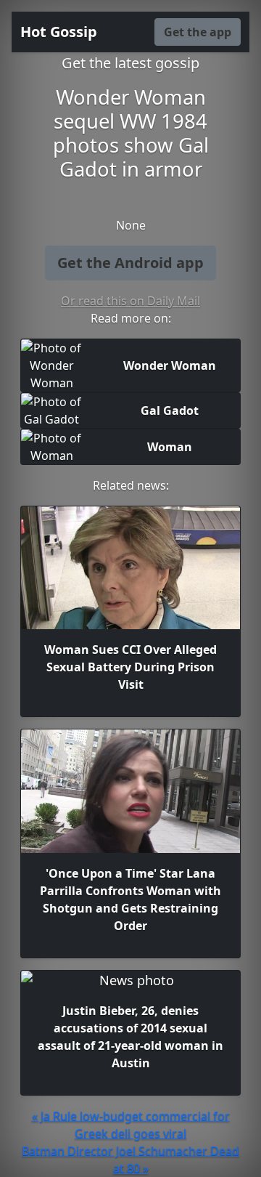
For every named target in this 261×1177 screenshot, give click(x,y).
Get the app (197, 32)
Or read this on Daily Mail (130, 301)
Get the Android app (130, 262)
